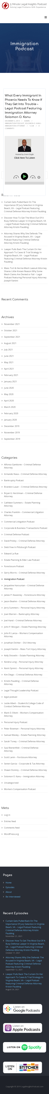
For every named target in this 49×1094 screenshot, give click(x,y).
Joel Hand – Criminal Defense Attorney (23, 620)
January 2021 (10, 381)
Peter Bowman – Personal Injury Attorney (24, 728)
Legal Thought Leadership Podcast (21, 690)
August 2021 (10, 343)
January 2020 (10, 419)
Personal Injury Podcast (15, 722)
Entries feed (10, 821)
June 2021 (9, 356)
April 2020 (9, 400)
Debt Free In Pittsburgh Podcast (20, 547)
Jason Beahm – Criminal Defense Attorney (24, 601)
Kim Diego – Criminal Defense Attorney (23, 674)
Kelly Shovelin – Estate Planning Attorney (24, 655)
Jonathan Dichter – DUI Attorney (20, 642)
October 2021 (10, 330)
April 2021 (9, 368)
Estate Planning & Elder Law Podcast (22, 560)
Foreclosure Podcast (14, 566)
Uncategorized (11, 782)
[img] (16, 176)
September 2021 (12, 336)
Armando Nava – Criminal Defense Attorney (25, 474)
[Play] (25, 176)
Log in (7, 815)
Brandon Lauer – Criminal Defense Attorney (25, 486)
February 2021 (11, 375)
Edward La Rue (11, 553)
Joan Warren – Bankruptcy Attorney (21, 614)
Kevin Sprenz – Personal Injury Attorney (23, 668)
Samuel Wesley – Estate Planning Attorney (24, 735)
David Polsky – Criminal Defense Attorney (24, 540)
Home (8, 882)
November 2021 (12, 324)
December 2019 (11, 426)
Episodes (10, 887)
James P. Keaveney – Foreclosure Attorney (24, 595)
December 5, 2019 (12, 121)
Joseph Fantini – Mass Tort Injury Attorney (25, 649)
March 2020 (10, 407)
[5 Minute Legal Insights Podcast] (24, 5)
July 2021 (8, 349)
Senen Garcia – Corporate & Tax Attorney (24, 763)
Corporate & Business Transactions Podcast (25, 528)
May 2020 (8, 394)
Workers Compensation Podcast (20, 789)
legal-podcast (10, 696)
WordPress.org (11, 834)
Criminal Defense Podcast (16, 534)
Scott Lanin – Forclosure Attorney (20, 757)
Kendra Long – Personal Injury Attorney (23, 661)
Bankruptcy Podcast (14, 480)
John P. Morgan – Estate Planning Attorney (25, 626)
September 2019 (12, 438)
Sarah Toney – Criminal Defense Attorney (24, 741)
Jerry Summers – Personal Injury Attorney (24, 607)
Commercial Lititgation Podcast (19, 521)
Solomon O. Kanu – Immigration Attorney (24, 776)
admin (27, 121)
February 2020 (11, 413)
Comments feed (11, 827)
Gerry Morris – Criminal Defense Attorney (24, 572)
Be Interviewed (13, 896)
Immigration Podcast (14, 123)
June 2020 (9, 387)
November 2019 (12, 432)
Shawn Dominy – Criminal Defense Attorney (25, 770)
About (9, 892)
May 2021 (8, 362)
